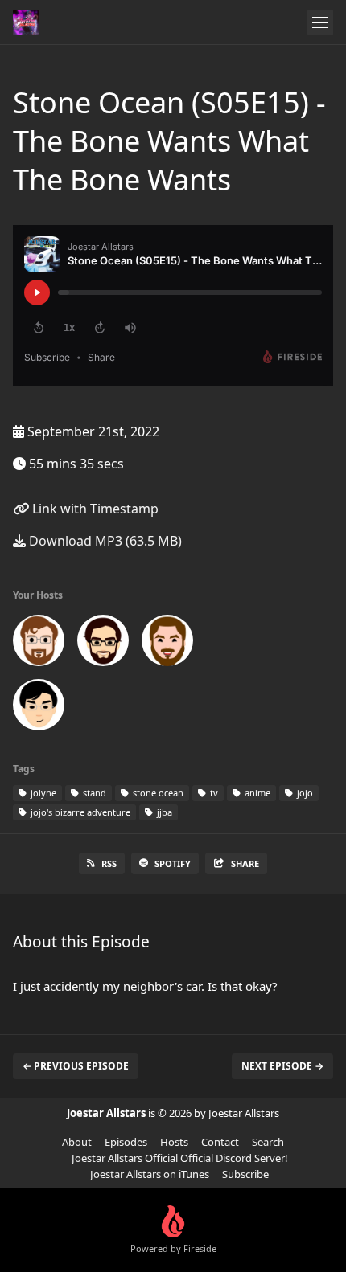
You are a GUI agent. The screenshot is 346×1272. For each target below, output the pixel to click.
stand (93, 793)
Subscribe (245, 1174)
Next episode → (282, 1066)
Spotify (172, 863)
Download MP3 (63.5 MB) (104, 541)
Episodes (126, 1142)
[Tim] (167, 644)
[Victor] (38, 708)
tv (213, 793)
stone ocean (156, 793)
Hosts (174, 1142)
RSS (109, 863)
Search (268, 1142)
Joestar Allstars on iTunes (149, 1174)
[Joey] (38, 644)
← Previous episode (76, 1066)
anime (256, 793)
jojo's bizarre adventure (79, 812)
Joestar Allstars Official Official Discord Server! (180, 1158)
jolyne (42, 793)
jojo (304, 793)
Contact (220, 1142)
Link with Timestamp (94, 508)
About (77, 1142)
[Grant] (103, 644)
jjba (163, 812)
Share (245, 863)
